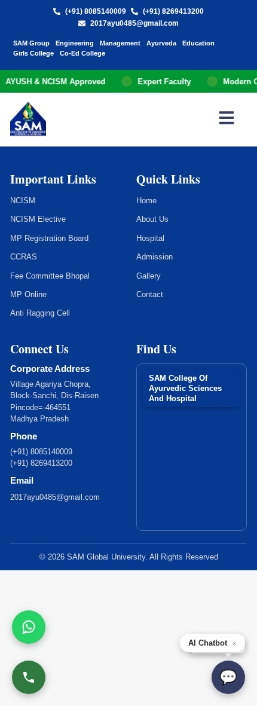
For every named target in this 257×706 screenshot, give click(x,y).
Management (120, 43)
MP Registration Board (49, 238)
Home (146, 200)
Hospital (150, 238)
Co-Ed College (82, 53)
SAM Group (31, 43)
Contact (149, 294)
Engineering (75, 43)
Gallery (148, 275)
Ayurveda (161, 43)
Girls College (33, 53)
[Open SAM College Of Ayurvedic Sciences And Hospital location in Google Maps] (191, 444)
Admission (154, 256)
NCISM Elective (38, 219)
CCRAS (23, 256)
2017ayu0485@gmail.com (134, 23)
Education (198, 43)
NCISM (22, 200)
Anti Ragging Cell (40, 312)
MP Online (28, 294)
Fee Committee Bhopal (50, 275)
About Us (152, 219)
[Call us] (28, 677)
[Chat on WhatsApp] (28, 627)
